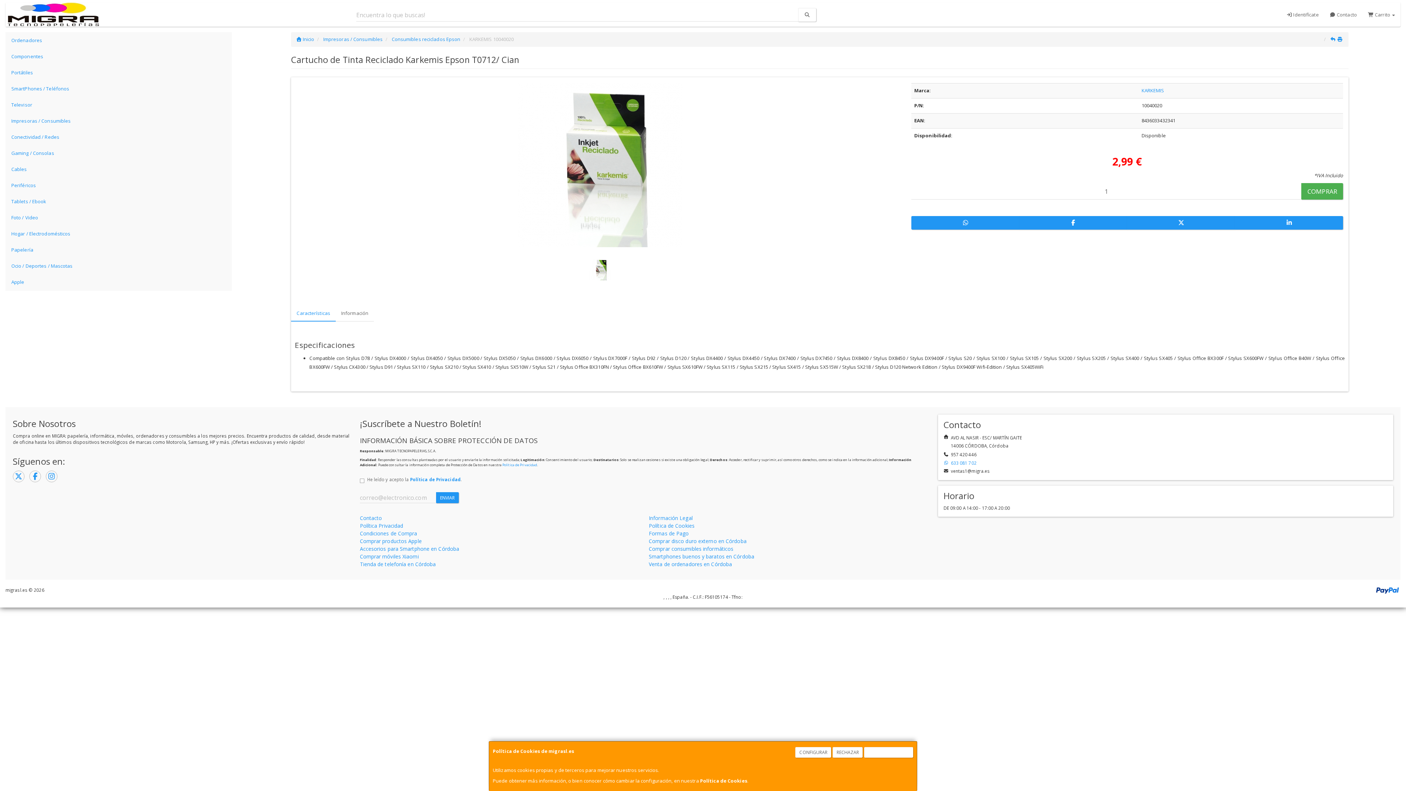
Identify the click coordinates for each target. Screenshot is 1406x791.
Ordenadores (26, 40)
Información (354, 313)
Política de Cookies (723, 780)
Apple (18, 282)
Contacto (1346, 14)
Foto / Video (24, 217)
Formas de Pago (669, 533)
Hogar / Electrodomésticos (41, 233)
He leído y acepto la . (414, 479)
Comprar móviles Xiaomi (389, 556)
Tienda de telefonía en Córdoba (398, 564)
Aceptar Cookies (889, 752)
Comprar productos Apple (391, 541)
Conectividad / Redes (35, 137)
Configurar (813, 752)
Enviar (447, 498)
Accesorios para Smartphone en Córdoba (410, 548)
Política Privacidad (381, 525)
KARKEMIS (1153, 90)
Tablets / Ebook (29, 201)
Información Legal (671, 518)
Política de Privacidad (519, 465)
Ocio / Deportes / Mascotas (42, 266)
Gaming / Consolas (32, 153)
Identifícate (1305, 14)
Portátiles (22, 72)
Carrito (1382, 14)
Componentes (27, 56)
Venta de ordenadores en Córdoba (690, 564)
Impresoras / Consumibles (41, 121)
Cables (19, 169)
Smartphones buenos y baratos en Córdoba (701, 556)
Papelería (22, 249)
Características (313, 313)
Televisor (21, 104)
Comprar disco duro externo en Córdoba (698, 541)
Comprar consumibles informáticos (691, 548)
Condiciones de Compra (388, 533)
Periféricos (23, 185)
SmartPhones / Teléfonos (40, 88)
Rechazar (848, 752)
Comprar (1322, 191)
